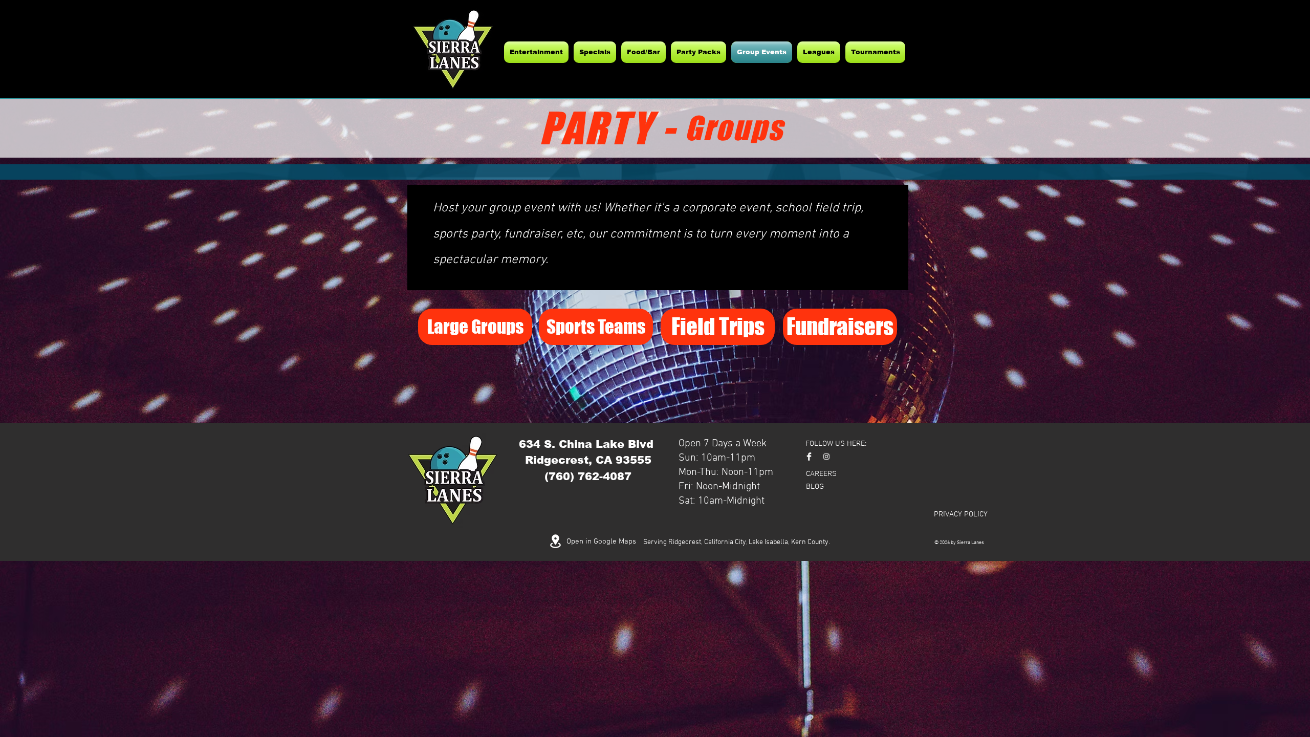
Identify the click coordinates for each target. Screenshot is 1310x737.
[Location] (555, 541)
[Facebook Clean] (809, 456)
